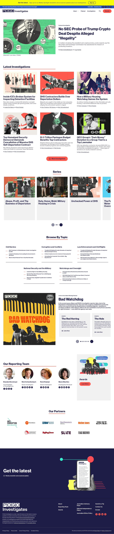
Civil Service (11, 247)
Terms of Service (105, 530)
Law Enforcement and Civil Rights (91, 247)
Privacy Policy (97, 530)
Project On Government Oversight (26, 517)
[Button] (100, 11)
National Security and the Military (37, 268)
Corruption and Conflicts (52, 247)
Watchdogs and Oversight (70, 268)
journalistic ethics (31, 523)
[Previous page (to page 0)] (53, 224)
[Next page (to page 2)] (61, 224)
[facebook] (96, 514)
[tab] (56, 224)
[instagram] (105, 514)
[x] (99, 514)
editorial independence (19, 523)
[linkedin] (102, 514)
